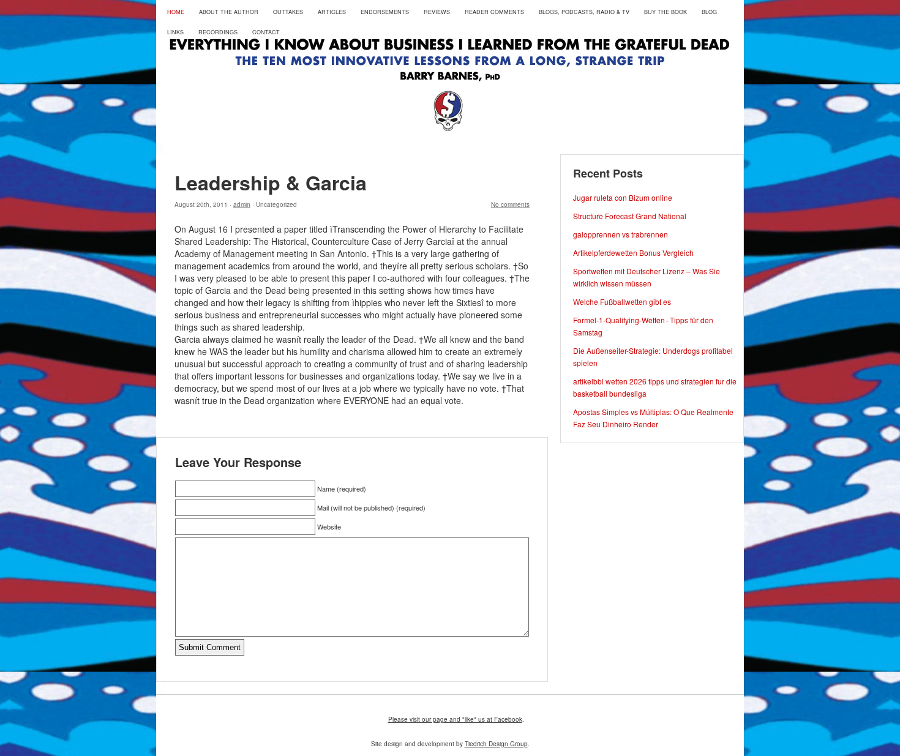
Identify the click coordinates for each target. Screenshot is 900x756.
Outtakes (288, 12)
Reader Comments (494, 12)
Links (175, 32)
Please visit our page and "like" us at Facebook (455, 719)
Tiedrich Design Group (496, 743)
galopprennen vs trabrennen (620, 234)
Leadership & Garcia (270, 182)
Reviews (437, 12)
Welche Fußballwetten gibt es (622, 301)
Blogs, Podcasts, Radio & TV (584, 12)
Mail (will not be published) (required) (371, 507)
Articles (332, 12)
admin (241, 204)
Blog (709, 12)
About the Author (228, 12)
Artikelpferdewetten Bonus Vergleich (633, 252)
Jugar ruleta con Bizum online (622, 197)
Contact (266, 32)
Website (329, 526)
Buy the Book (665, 12)
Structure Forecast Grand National (629, 216)
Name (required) (341, 488)
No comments (510, 204)
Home (175, 12)
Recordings (218, 32)
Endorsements (385, 12)
